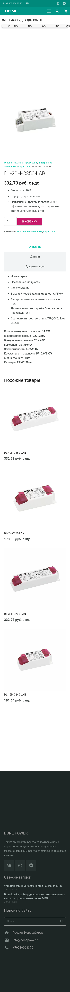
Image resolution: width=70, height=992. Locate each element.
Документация (35, 266)
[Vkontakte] (9, 865)
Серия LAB (24, 166)
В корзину (29, 221)
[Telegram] (64, 3)
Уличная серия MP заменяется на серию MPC (33, 886)
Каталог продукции (26, 162)
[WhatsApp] (58, 3)
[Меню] (49, 11)
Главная (8, 162)
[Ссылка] (11, 11)
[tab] (35, 247)
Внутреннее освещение (29, 231)
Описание (35, 246)
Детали (35, 256)
